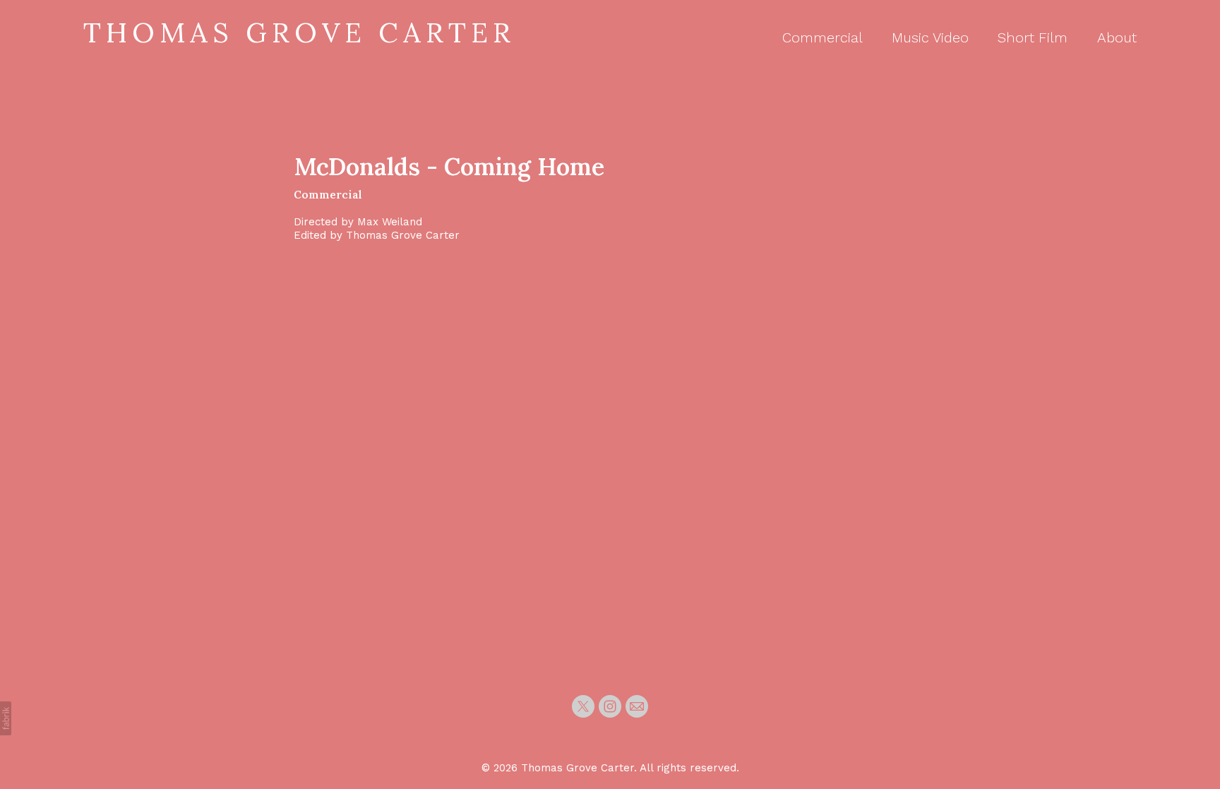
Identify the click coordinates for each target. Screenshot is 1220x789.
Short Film (1033, 37)
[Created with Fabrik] (5, 718)
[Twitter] (583, 706)
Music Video (930, 37)
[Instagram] (610, 706)
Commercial (822, 37)
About (1117, 37)
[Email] (637, 706)
